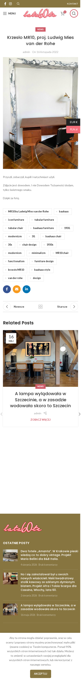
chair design (29, 244)
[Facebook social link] (5, 4)
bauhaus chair (53, 236)
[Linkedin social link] (26, 289)
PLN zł (72, 129)
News (40, 29)
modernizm (15, 236)
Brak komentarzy (48, 564)
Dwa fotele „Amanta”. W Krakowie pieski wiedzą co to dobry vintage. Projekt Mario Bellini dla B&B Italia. (49, 555)
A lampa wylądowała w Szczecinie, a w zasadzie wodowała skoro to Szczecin (40, 400)
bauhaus (64, 211)
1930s (50, 244)
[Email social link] (17, 289)
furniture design (44, 261)
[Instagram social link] (10, 4)
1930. (67, 228)
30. (33, 236)
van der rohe (15, 278)
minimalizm (38, 252)
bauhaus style (42, 269)
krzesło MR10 (16, 269)
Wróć (40, 307)
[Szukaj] (74, 13)
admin (26, 52)
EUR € (71, 122)
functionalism (16, 261)
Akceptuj (40, 673)
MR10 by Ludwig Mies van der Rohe (28, 211)
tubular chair (15, 228)
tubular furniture (44, 219)
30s (10, 244)
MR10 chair (62, 252)
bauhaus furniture (43, 228)
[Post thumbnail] (10, 557)
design (37, 278)
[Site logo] (40, 13)
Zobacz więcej (40, 419)
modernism (14, 252)
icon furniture (16, 219)
